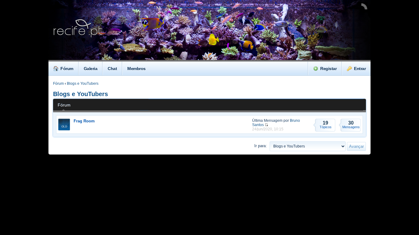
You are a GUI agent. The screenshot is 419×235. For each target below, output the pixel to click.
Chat (112, 68)
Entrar (360, 68)
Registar (328, 68)
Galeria (91, 68)
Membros (136, 68)
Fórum (66, 68)
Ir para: (260, 146)
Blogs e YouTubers (82, 83)
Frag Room (84, 121)
